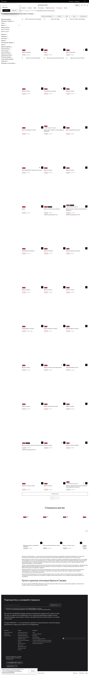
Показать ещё (54, 493)
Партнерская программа (38, 643)
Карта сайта (41, 673)
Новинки (24, 7)
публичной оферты (32, 608)
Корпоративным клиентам (23, 637)
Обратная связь (7, 635)
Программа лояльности (23, 632)
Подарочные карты (50, 7)
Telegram (75, 673)
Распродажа (59, 7)
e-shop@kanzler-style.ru (14, 662)
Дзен (86, 673)
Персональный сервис (22, 633)
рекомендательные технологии (8, 672)
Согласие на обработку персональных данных (42, 640)
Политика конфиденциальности (39, 638)
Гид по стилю (20, 644)
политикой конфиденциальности (18, 609)
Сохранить (6, 10)
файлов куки (11, 671)
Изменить (14, 10)
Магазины (77, 1)
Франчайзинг (7, 633)
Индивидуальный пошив (23, 635)
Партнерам (35, 635)
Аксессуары (41, 7)
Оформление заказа (22, 646)
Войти (77, 5)
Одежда (30, 7)
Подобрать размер (22, 638)
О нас (34, 632)
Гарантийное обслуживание (23, 640)
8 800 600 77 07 (12, 666)
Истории (19, 649)
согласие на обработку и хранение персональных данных (39, 609)
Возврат (19, 641)
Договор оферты (36, 637)
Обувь (34, 7)
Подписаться (55, 605)
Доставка (71, 1)
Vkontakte (81, 673)
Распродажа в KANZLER (29, 10)
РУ (84, 1)
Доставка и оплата (22, 643)
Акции (65, 7)
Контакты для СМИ (8, 632)
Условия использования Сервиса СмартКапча (42, 641)
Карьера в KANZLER (37, 633)
